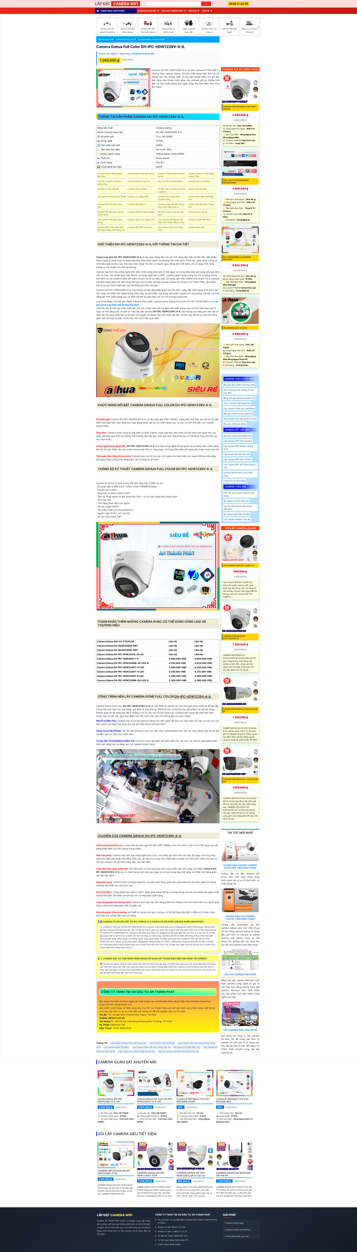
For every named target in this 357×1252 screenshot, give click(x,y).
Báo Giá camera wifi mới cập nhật (171, 213)
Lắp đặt (116, 4)
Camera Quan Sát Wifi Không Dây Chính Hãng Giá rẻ (171, 205)
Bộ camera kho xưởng (235, 328)
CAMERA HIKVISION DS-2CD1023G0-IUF (241, 780)
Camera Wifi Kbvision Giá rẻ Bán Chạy (238, 474)
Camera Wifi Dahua (136, 204)
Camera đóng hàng (234, 1223)
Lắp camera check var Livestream (239, 408)
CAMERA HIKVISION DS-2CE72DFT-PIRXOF (240, 107)
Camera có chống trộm (138, 196)
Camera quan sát (147, 11)
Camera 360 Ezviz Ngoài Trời (141, 219)
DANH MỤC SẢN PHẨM (113, 10)
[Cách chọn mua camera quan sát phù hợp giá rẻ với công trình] (258, 27)
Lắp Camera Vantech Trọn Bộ (237, 519)
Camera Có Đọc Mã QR (107, 189)
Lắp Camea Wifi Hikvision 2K (236, 454)
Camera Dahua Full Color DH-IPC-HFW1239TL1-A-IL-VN (155, 1100)
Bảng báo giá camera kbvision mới (239, 398)
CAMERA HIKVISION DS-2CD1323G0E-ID (234, 637)
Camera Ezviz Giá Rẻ (197, 212)
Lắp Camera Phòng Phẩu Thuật (111, 196)
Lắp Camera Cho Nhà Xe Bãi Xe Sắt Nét (136, 1051)
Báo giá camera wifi (172, 11)
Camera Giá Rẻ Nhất (197, 189)
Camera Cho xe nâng (137, 189)
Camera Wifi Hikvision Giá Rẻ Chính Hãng (110, 213)
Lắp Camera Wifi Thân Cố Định (237, 459)
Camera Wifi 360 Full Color (140, 227)
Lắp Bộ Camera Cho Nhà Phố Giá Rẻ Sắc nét (178, 1051)
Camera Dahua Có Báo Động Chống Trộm (201, 175)
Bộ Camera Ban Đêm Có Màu (237, 514)
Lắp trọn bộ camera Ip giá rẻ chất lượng (239, 494)
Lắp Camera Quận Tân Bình (116, 1047)
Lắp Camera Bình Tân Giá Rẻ (240, 1030)
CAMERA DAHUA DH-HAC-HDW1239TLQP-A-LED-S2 (191, 1174)
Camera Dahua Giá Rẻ (126, 39)
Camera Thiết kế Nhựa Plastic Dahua (171, 175)
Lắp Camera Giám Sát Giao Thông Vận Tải (151, 1047)
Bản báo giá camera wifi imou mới (239, 385)
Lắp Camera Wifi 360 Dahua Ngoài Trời (239, 466)
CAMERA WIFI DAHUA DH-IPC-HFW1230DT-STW (114, 1172)
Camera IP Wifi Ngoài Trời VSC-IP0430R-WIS (232, 1100)
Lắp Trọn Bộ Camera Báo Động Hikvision (238, 507)
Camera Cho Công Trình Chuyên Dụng (169, 198)
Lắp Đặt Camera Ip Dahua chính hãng (109, 182)
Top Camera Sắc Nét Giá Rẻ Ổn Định (240, 418)
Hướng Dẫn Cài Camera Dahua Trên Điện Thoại (240, 917)
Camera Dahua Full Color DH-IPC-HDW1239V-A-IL (140, 46)
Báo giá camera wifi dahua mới (237, 436)
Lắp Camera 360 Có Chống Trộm (170, 228)
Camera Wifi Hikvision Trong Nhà (201, 205)
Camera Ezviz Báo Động (235, 481)
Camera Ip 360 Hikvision (199, 219)
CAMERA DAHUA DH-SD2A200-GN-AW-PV (233, 1174)
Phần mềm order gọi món (237, 1236)
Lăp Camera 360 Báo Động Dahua (109, 221)
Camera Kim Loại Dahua (199, 181)
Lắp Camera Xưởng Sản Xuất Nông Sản (128, 1043)
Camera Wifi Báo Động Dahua (141, 212)
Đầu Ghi (193, 11)
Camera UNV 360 (196, 227)
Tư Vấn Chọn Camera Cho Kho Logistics (171, 190)
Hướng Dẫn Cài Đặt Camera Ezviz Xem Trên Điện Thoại (240, 866)
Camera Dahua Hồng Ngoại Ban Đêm (109, 175)
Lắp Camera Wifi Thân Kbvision (238, 441)
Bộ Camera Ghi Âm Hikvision (236, 501)
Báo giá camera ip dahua (235, 424)
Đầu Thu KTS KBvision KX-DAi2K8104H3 (236, 181)
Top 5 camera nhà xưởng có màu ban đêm (239, 391)
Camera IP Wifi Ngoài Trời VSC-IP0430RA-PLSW (193, 1100)
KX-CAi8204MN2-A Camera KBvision (237, 258)
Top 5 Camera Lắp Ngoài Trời (237, 403)
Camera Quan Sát (106, 39)
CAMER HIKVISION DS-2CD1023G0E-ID (240, 710)
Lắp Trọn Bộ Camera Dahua (170, 181)
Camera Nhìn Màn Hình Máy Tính (201, 198)
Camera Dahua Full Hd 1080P (151, 39)
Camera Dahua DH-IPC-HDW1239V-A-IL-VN (110, 1100)
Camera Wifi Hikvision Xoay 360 (109, 205)
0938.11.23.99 (238, 3)
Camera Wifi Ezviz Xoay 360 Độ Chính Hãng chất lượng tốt (110, 228)
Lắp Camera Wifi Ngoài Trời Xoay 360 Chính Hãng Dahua (171, 221)
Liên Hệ (205, 11)
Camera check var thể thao (238, 1229)
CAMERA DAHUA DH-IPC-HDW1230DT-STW (151, 1174)
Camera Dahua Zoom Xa (139, 181)
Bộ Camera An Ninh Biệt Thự (187, 1047)
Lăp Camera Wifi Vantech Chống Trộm (238, 447)
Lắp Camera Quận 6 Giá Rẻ (162, 1043)
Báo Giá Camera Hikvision (240, 974)
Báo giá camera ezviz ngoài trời (238, 413)
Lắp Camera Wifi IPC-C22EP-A (238, 565)
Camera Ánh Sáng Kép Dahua (141, 173)
